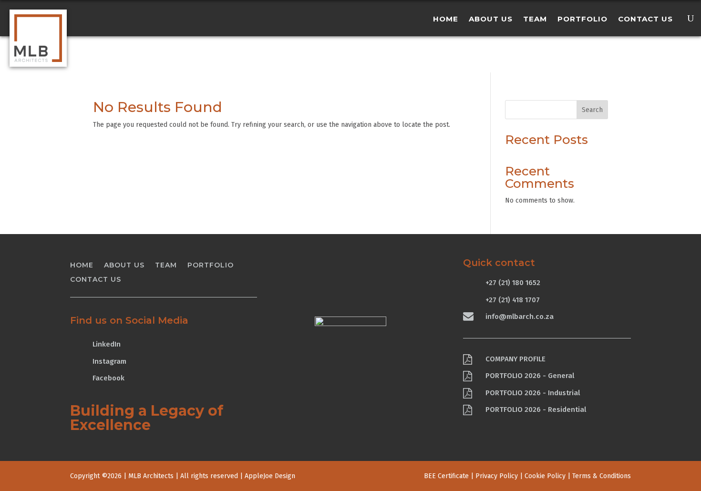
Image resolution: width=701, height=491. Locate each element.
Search (592, 110)
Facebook (108, 378)
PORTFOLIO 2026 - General (529, 375)
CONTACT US (645, 19)
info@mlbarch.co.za (519, 316)
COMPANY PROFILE (515, 359)
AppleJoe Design (270, 476)
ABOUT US (491, 19)
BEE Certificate (446, 476)
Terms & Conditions (601, 476)
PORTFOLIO (582, 19)
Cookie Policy (545, 476)
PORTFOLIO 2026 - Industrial (532, 393)
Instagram (109, 361)
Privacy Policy (496, 476)
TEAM (535, 19)
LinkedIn (107, 344)
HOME (445, 19)
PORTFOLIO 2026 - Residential (535, 409)
